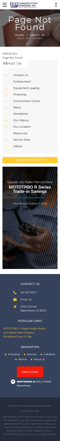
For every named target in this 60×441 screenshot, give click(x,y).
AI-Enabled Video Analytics (18, 332)
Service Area (21, 139)
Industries (49, 354)
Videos (17, 146)
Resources (20, 133)
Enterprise (14, 354)
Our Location (22, 126)
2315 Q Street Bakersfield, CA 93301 (33, 308)
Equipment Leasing (26, 88)
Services (32, 354)
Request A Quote (30, 160)
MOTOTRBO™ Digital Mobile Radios (24, 328)
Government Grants (26, 101)
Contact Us (20, 75)
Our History (21, 120)
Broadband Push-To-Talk (17, 336)
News (17, 107)
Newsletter (20, 113)
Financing (19, 94)
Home (19, 34)
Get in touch (30, 371)
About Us (37, 34)
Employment (22, 81)
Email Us (26, 299)
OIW (36, 411)
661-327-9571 (28, 292)
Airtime (22, 359)
